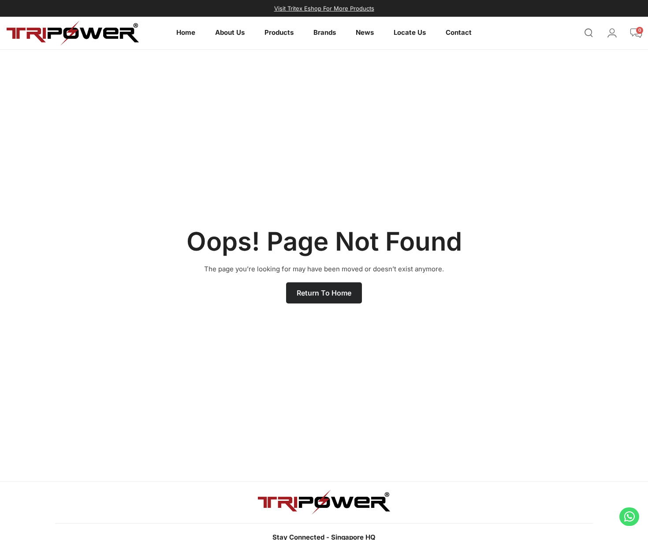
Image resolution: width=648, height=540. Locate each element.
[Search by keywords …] (589, 34)
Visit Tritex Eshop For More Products (324, 8)
